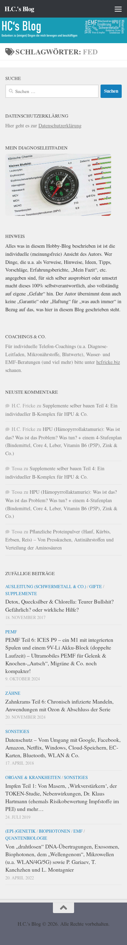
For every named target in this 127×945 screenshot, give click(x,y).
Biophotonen (54, 831)
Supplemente (21, 593)
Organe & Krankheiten (33, 777)
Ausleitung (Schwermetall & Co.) (45, 586)
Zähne (12, 693)
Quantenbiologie (26, 838)
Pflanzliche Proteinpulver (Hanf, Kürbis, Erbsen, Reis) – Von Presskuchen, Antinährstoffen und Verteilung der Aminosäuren (59, 539)
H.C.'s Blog (19, 8)
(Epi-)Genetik (20, 831)
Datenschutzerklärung (59, 125)
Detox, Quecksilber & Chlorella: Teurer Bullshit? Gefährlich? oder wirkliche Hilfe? (59, 605)
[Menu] (118, 9)
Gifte (95, 586)
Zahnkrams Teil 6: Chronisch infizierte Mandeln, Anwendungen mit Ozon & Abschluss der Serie (59, 705)
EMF (78, 831)
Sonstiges (17, 731)
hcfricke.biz (108, 362)
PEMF (11, 631)
